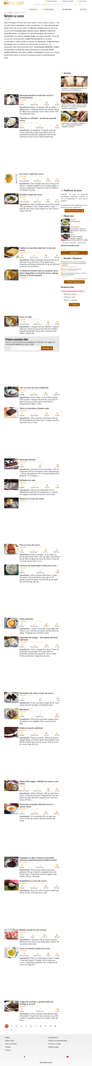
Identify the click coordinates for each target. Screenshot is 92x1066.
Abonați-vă (47, 348)
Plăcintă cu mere (69, 297)
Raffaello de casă (27, 480)
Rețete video (9, 1041)
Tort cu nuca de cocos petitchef (33, 388)
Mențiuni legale (53, 1047)
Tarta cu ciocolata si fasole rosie (34, 408)
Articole (49, 9)
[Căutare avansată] (79, 4)
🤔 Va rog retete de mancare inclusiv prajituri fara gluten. (73, 274)
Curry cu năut (25, 317)
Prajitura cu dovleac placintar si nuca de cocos (37, 249)
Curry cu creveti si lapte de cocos (34, 948)
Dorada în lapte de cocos (30, 194)
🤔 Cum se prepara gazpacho (71, 269)
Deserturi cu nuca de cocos (31, 499)
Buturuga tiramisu (27, 459)
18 (55, 1026)
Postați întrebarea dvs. (75, 282)
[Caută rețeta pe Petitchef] (76, 4)
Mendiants (24, 709)
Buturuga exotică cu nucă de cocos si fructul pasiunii (36, 96)
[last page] (11, 1030)
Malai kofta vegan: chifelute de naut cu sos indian (38, 782)
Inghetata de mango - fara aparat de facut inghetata (38, 638)
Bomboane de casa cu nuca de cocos (36, 693)
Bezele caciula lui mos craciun (32, 930)
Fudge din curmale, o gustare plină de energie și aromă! (36, 1003)
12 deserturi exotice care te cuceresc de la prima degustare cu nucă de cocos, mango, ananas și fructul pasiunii (39, 273)
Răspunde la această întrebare (69, 266)
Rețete (33, 9)
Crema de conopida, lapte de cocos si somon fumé (36, 805)
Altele (83, 9)
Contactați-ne (53, 1037)
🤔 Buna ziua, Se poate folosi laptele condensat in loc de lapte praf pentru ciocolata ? (73, 263)
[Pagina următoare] (7, 1030)
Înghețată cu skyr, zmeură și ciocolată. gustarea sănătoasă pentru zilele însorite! (38, 859)
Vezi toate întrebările (81, 278)
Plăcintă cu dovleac (70, 300)
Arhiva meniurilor (70, 243)
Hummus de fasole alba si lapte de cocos (37, 565)
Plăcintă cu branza (70, 294)
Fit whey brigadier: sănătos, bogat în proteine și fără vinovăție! (79, 238)
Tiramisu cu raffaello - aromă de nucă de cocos (37, 119)
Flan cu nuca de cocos (29, 545)
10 (50, 1026)
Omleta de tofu (75, 221)
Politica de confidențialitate (57, 1041)
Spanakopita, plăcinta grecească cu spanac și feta (78, 230)
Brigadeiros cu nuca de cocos (32, 881)
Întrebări (67, 9)
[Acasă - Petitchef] (5, 13)
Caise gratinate (26, 619)
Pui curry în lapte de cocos (31, 174)
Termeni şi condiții (54, 1044)
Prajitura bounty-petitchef (31, 728)
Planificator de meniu (73, 211)
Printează (82, 243)
